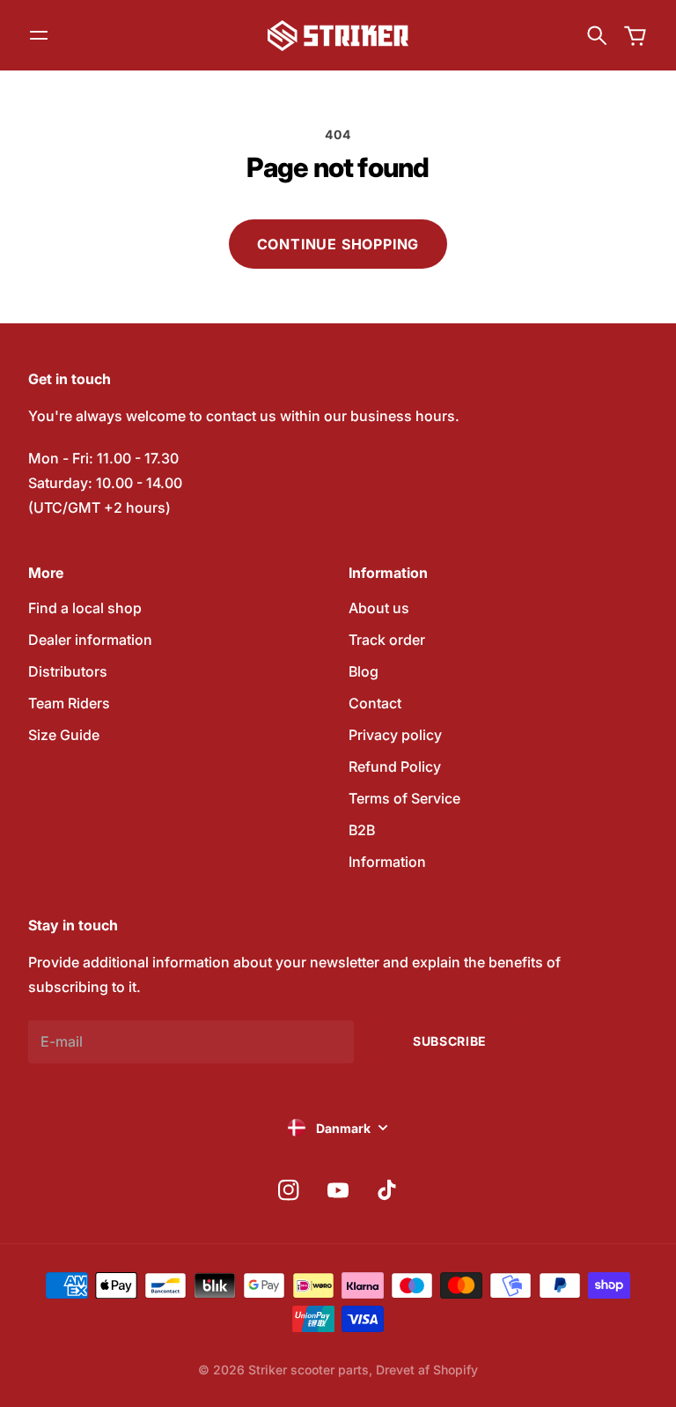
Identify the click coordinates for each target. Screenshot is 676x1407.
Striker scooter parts (308, 1369)
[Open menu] (38, 35)
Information (387, 861)
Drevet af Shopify (427, 1369)
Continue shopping (338, 244)
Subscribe (450, 1040)
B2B (362, 830)
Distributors (67, 671)
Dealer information (90, 639)
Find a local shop (85, 608)
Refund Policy (395, 766)
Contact (375, 703)
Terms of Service (404, 798)
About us (379, 608)
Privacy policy (395, 735)
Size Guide (63, 735)
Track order (387, 639)
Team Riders (69, 703)
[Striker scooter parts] (338, 35)
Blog (363, 671)
